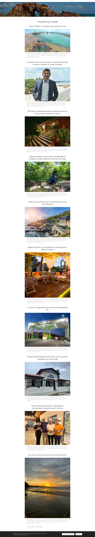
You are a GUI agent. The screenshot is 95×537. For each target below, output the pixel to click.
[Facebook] (70, 1)
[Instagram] (72, 1)
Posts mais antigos (39, 526)
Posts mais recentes (30, 526)
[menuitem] (28, 15)
